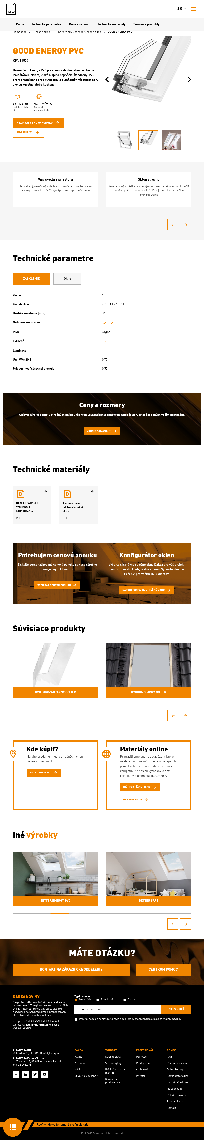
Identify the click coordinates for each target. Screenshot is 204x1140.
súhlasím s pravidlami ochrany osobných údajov (126, 1019)
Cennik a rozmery (99, 431)
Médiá (77, 1069)
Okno (67, 278)
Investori (141, 1076)
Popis (20, 24)
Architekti (142, 1069)
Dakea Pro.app (175, 1069)
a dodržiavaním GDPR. (169, 1019)
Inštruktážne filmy (177, 1082)
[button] (107, 79)
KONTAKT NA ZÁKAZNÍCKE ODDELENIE (71, 969)
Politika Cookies (176, 1095)
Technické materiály (111, 24)
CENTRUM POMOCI (164, 969)
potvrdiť (175, 1009)
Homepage (19, 32)
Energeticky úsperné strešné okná (78, 32)
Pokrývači (141, 1056)
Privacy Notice (175, 1101)
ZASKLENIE (31, 278)
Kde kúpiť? (25, 132)
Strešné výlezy (113, 1063)
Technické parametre (46, 24)
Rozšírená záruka (177, 1063)
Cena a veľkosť (79, 24)
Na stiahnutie (174, 1088)
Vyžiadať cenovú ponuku (35, 122)
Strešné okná (41, 32)
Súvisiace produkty (146, 24)
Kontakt (171, 1108)
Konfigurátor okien (178, 1076)
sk (179, 9)
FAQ (169, 1056)
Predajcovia (143, 1063)
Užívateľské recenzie (86, 1076)
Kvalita (78, 1056)
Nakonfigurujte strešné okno (143, 590)
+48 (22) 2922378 (22, 1064)
